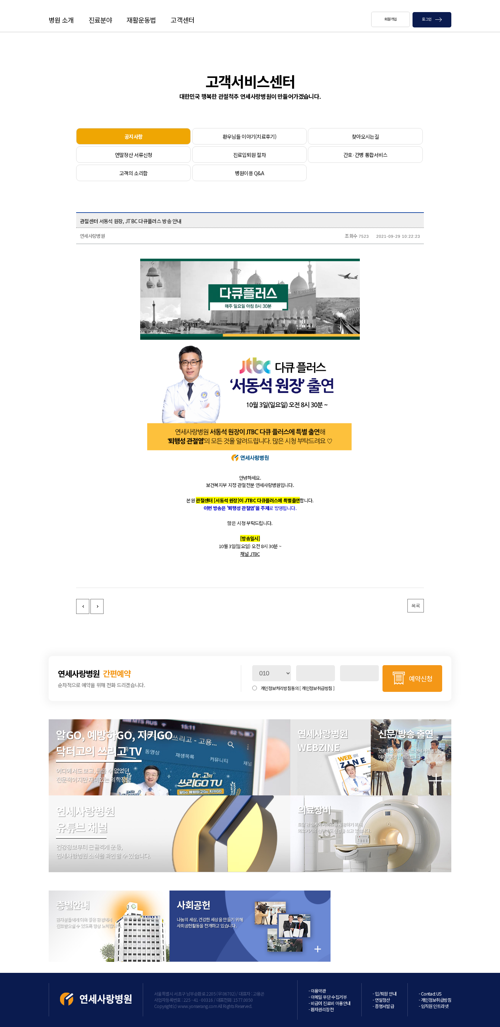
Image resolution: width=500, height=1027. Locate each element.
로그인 (427, 19)
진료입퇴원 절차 (249, 154)
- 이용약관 (317, 990)
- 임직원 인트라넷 (433, 1006)
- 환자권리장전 (321, 1009)
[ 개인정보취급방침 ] (316, 688)
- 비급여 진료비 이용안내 (330, 1003)
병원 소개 (61, 20)
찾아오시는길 (365, 136)
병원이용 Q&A (249, 173)
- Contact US (430, 993)
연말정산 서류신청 (133, 154)
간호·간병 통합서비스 (365, 154)
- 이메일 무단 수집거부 (328, 997)
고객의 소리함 (133, 173)
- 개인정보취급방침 (435, 1000)
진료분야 (100, 20)
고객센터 (182, 20)
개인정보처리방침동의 (297, 688)
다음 (97, 606)
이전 (82, 606)
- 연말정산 (381, 1000)
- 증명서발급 (383, 1006)
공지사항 (133, 136)
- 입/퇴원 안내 (384, 993)
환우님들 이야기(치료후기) (249, 136)
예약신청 (420, 678)
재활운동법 (141, 20)
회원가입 (390, 19)
